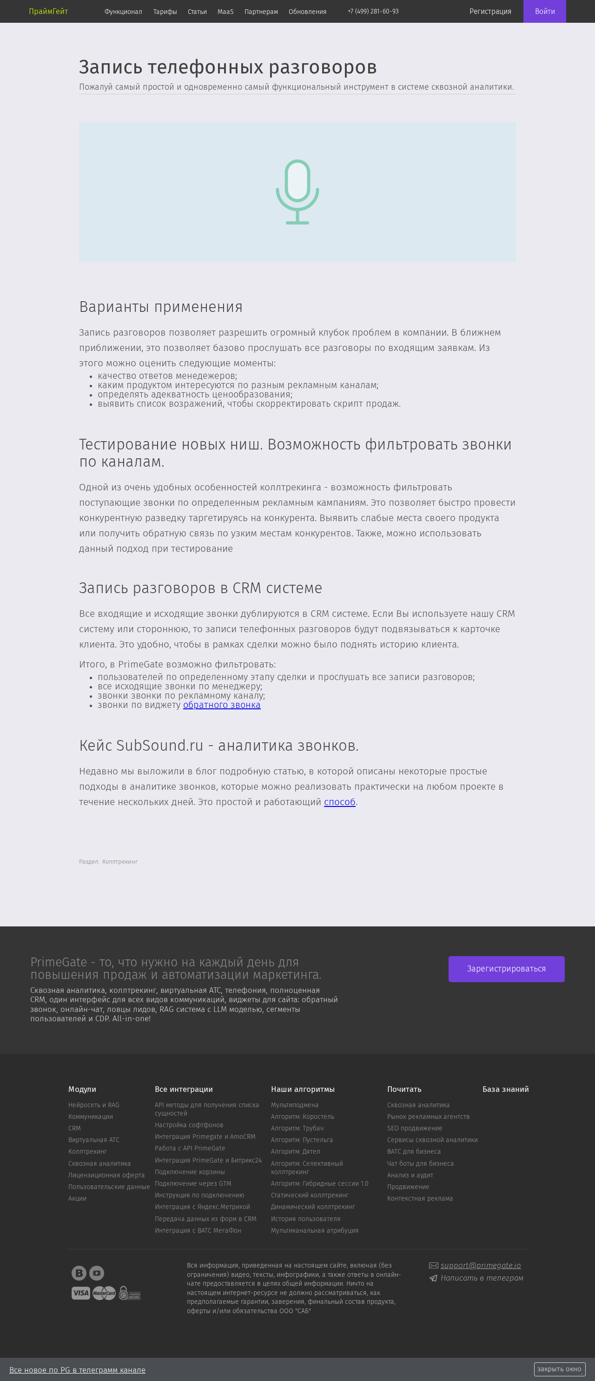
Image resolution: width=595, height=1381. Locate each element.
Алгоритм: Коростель (302, 1117)
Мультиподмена (295, 1105)
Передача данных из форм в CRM (206, 1219)
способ (340, 802)
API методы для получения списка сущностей (207, 1109)
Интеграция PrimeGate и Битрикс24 (208, 1160)
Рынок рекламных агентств (428, 1117)
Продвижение (408, 1187)
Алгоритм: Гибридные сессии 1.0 (320, 1184)
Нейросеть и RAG (93, 1105)
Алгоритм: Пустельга (302, 1140)
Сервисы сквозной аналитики (432, 1140)
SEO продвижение (415, 1128)
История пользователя (306, 1219)
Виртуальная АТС (93, 1140)
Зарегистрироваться (506, 969)
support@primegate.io (481, 1265)
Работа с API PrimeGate (190, 1148)
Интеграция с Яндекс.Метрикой (202, 1207)
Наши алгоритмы (303, 1090)
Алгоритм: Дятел (295, 1152)
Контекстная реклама (420, 1199)
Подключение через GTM (193, 1184)
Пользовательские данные (109, 1187)
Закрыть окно (559, 1369)
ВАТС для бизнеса (414, 1152)
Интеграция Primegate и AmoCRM (205, 1137)
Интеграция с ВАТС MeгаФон (198, 1231)
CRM (74, 1128)
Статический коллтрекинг (310, 1195)
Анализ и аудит (410, 1175)
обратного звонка (222, 705)
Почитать (404, 1090)
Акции (77, 1199)
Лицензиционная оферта (106, 1175)
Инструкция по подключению (200, 1195)
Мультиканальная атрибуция (315, 1231)
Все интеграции (184, 1090)
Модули (82, 1090)
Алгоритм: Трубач (297, 1128)
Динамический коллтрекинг (313, 1207)
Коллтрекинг (87, 1152)
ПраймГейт (48, 11)
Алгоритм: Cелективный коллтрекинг (307, 1168)
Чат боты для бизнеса (420, 1164)
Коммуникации (90, 1117)
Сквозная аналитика (99, 1164)
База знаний (506, 1090)
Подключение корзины (190, 1172)
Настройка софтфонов (189, 1125)
